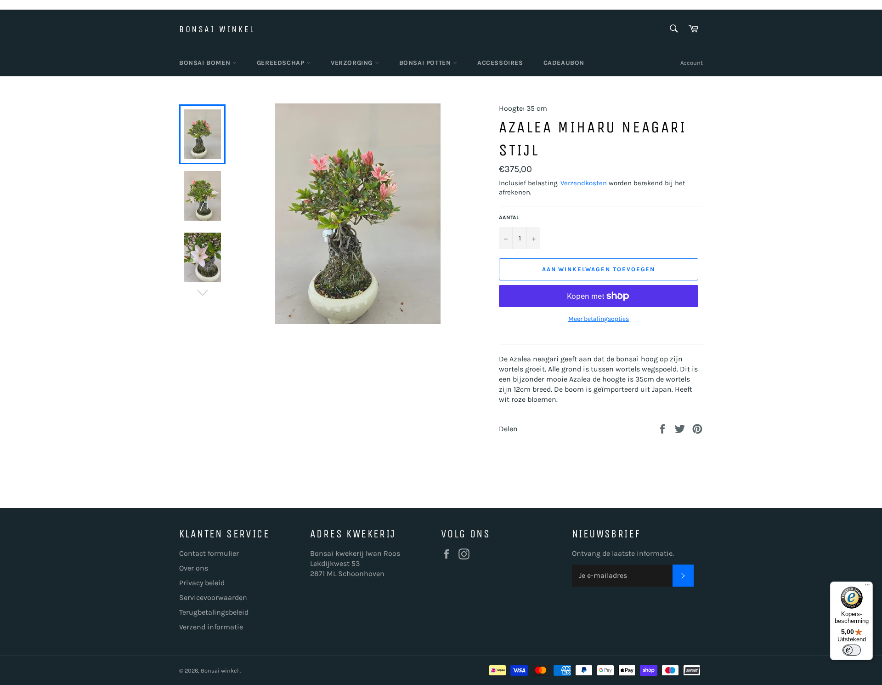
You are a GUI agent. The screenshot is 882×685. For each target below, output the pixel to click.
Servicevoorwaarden (213, 597)
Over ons (193, 568)
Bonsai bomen (205, 63)
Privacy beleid (202, 582)
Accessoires (500, 63)
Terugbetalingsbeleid (214, 612)
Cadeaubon (563, 63)
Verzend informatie (211, 626)
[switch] (851, 650)
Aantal (509, 217)
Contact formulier (209, 553)
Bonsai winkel (217, 29)
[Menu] (867, 587)
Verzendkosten (583, 183)
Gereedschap (281, 63)
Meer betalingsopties (598, 319)
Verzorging (353, 63)
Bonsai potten (426, 63)
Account (691, 62)
